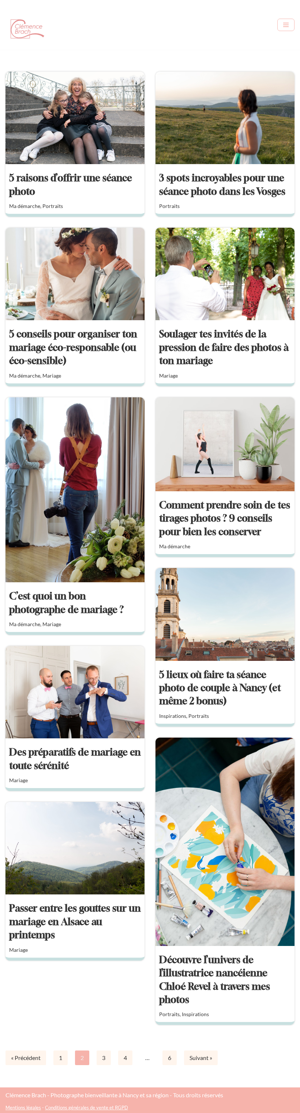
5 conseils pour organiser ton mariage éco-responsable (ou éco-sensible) (73, 347)
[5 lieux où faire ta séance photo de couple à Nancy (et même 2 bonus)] (225, 614)
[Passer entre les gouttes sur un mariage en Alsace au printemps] (75, 848)
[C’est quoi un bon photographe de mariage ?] (75, 490)
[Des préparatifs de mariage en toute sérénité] (75, 692)
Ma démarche (24, 206)
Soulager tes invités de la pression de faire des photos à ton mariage (224, 347)
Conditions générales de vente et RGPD (86, 1107)
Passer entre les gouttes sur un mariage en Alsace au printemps (75, 921)
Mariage (51, 375)
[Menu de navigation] (286, 25)
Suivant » (201, 1057)
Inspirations (172, 716)
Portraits (52, 206)
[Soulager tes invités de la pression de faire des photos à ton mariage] (225, 274)
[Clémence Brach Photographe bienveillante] (27, 25)
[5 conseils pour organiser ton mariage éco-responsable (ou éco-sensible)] (75, 274)
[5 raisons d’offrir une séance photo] (75, 118)
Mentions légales (23, 1107)
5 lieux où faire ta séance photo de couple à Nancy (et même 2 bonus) (220, 688)
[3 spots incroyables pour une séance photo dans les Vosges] (225, 118)
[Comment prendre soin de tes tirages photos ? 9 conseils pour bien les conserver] (225, 444)
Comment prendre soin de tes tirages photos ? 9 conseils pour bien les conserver (224, 518)
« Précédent (26, 1057)
